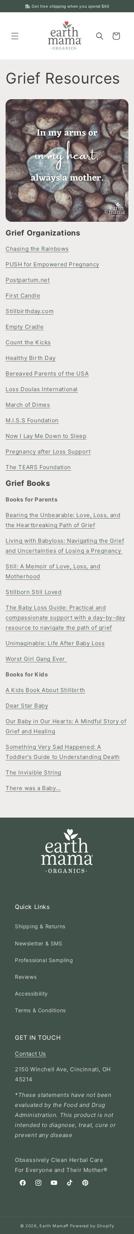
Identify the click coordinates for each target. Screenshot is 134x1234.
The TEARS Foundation (38, 467)
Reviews (25, 977)
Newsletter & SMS (39, 943)
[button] (15, 36)
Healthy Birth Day (30, 357)
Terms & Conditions (40, 1010)
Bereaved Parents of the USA (47, 373)
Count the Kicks (28, 342)
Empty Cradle (25, 326)
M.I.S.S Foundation (32, 420)
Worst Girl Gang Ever (36, 658)
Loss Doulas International (42, 389)
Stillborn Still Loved (34, 591)
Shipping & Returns (40, 926)
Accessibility (31, 993)
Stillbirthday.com (30, 311)
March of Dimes (28, 404)
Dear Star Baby (27, 705)
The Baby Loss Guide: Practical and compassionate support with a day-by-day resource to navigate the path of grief (65, 617)
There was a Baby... (33, 788)
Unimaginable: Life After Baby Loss (55, 643)
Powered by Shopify (92, 1225)
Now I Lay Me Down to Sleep (46, 435)
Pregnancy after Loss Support (48, 451)
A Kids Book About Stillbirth (45, 690)
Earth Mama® (53, 1225)
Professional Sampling (44, 960)
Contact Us (30, 1053)
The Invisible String (33, 772)
